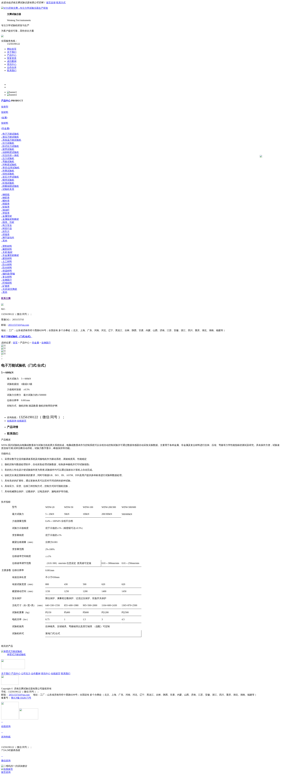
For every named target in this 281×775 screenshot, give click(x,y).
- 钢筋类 (5, 197)
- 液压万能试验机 (10, 137)
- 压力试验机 (7, 158)
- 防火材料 (6, 264)
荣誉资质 (11, 58)
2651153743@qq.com (18, 325)
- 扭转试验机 (7, 174)
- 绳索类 (5, 204)
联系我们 (11, 70)
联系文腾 (6, 298)
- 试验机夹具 (7, 189)
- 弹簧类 (5, 213)
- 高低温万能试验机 (11, 140)
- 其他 (4, 240)
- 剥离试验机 (7, 170)
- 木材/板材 (6, 252)
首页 (15, 342)
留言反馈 (51, 2)
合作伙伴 (11, 67)
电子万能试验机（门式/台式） (16, 336)
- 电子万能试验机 (10, 134)
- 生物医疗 (6, 280)
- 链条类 (5, 207)
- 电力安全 (6, 225)
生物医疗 (46, 342)
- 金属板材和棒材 (10, 219)
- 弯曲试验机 (7, 161)
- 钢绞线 (5, 194)
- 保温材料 (6, 270)
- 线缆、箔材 (7, 222)
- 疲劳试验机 (7, 149)
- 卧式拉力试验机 (10, 146)
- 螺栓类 (5, 200)
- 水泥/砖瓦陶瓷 (9, 289)
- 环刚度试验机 (9, 164)
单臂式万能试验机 (16, 654)
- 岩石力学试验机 (10, 177)
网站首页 (11, 49)
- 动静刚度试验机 (10, 152)
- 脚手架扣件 (7, 237)
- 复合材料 (6, 277)
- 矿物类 (5, 286)
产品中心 (11, 55)
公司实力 (25, 673)
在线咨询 (11, 421)
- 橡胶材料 (6, 249)
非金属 (35, 342)
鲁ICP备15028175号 (21, 698)
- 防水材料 (6, 267)
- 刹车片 (5, 231)
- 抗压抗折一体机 (10, 155)
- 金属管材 (6, 216)
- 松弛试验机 (7, 183)
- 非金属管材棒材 (10, 255)
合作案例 (35, 673)
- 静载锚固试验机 (10, 186)
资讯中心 (11, 64)
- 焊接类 (5, 234)
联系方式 (61, 2)
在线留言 (21, 421)
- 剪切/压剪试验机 (10, 167)
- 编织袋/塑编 (8, 273)
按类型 (4, 107)
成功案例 (11, 61)
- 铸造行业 (6, 228)
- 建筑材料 (6, 258)
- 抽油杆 (5, 210)
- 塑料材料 (6, 246)
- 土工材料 (6, 261)
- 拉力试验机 (7, 143)
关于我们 (11, 52)
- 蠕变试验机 (7, 180)
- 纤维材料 (6, 283)
